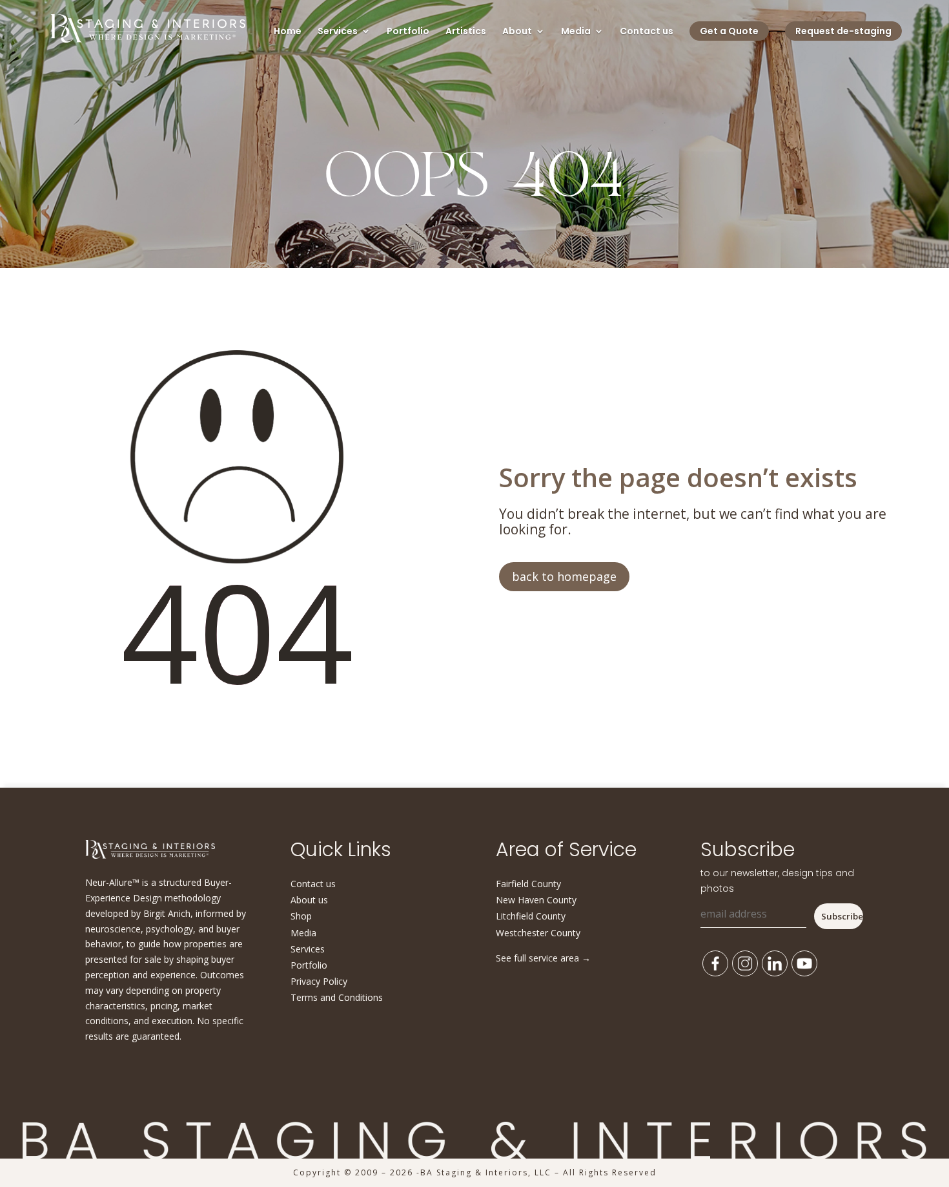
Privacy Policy (319, 981)
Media (576, 31)
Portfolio (408, 31)
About (517, 31)
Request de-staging (843, 31)
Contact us (646, 31)
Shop (301, 916)
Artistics (465, 31)
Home (287, 31)
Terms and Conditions (337, 997)
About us (309, 900)
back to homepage (564, 576)
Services (338, 31)
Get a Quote (729, 31)
